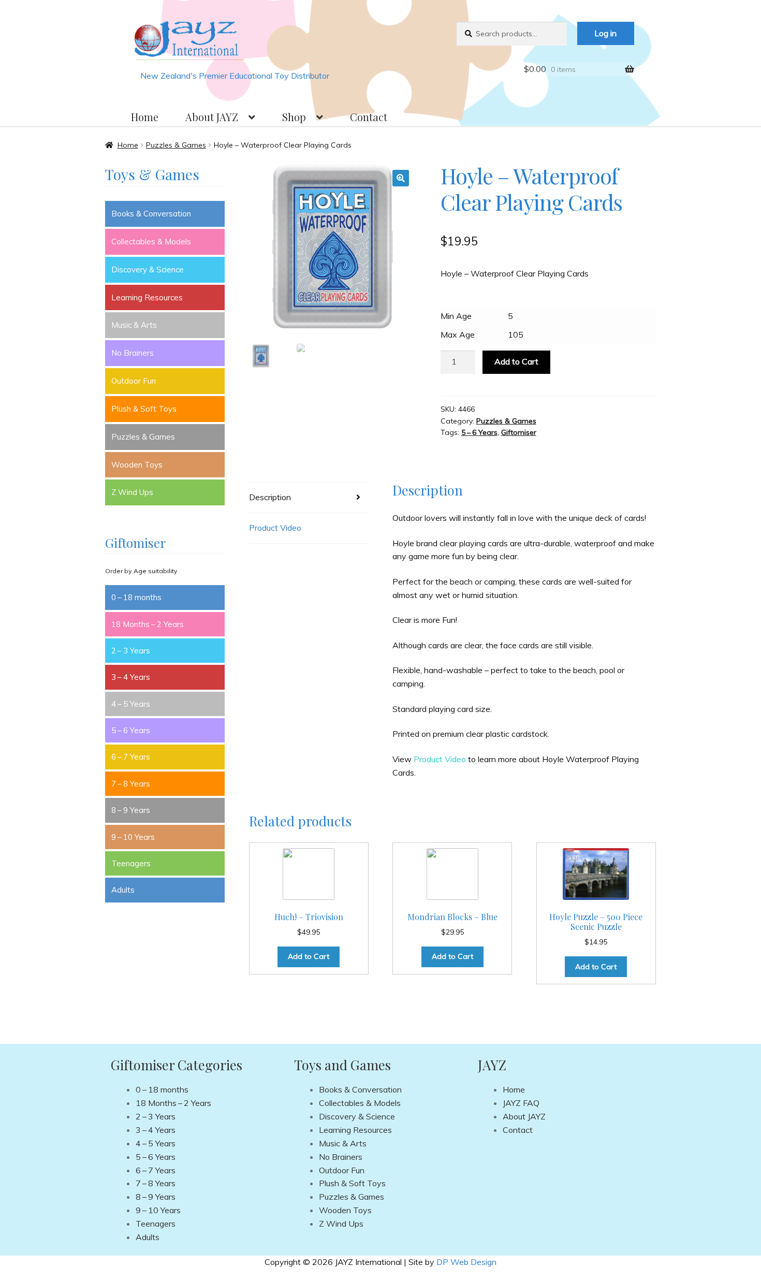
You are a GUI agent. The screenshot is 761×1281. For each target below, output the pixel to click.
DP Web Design (466, 1262)
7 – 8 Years (130, 784)
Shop (294, 117)
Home (144, 117)
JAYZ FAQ (521, 1103)
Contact (368, 117)
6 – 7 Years (130, 757)
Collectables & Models (151, 241)
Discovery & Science (147, 269)
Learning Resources (147, 297)
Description (270, 497)
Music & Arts (134, 325)
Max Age (458, 334)
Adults (123, 890)
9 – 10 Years (133, 837)
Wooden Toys (137, 465)
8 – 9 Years (130, 810)
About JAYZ (211, 117)
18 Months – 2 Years (147, 624)
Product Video (275, 527)
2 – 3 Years (130, 651)
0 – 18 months (136, 597)
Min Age (456, 316)
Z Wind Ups (132, 492)
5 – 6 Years (479, 432)
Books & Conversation (151, 214)
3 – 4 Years (130, 677)
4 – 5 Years (130, 704)
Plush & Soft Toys (144, 409)
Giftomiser (518, 432)
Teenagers (131, 863)
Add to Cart (516, 361)
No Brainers (132, 353)
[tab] (309, 498)
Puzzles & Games (176, 145)
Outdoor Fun (133, 381)
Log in (605, 33)
